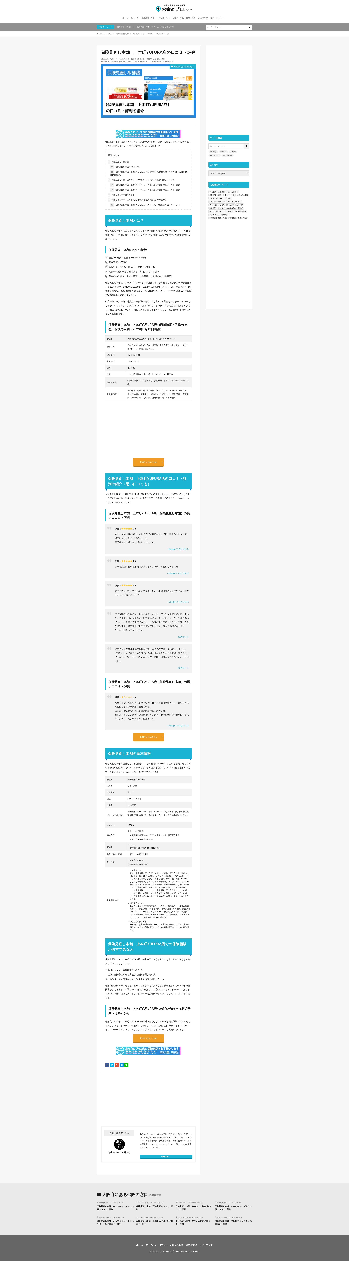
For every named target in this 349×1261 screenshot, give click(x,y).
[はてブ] (122, 1065)
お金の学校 (203, 18)
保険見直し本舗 (167, 27)
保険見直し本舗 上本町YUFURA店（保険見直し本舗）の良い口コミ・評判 (145, 185)
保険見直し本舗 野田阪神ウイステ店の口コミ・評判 (233, 1222)
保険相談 (140, 27)
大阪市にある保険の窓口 (140, 62)
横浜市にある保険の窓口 (227, 208)
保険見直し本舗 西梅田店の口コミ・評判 (154, 1208)
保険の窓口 (107, 62)
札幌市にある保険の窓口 (218, 218)
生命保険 (239, 205)
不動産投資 (119, 27)
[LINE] (126, 1065)
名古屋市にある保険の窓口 (219, 215)
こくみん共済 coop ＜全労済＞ (220, 198)
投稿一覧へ (165, 1156)
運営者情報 (191, 1245)
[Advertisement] (124, 1099)
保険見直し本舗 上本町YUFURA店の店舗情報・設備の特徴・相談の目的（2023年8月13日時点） (148, 173)
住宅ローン (163, 18)
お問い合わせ (176, 1245)
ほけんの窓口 (233, 192)
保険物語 (212, 208)
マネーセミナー (217, 18)
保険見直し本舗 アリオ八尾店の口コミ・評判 (193, 1222)
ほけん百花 (230, 205)
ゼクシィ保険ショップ (217, 211)
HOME (101, 34)
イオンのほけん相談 (216, 205)
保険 (174, 18)
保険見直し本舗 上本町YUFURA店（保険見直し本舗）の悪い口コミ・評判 (145, 190)
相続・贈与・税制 (187, 18)
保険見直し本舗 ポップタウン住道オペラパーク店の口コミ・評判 (115, 1222)
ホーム (125, 18)
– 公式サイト (183, 636)
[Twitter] (112, 1065)
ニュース (135, 18)
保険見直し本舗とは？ (120, 162)
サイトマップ (206, 1245)
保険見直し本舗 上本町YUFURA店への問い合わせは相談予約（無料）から (145, 205)
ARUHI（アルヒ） (234, 202)
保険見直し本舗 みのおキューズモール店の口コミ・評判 (115, 1208)
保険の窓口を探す (122, 34)
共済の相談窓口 (242, 195)
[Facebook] (107, 1065)
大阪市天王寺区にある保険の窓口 (162, 62)
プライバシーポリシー (156, 1245)
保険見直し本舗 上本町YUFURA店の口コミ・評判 (151, 34)
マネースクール (152, 27)
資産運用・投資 (148, 18)
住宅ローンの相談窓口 (217, 202)
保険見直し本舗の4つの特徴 (125, 167)
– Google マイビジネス (178, 549)
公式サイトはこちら (148, 462)
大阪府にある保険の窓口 (156, 59)
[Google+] (117, 1065)
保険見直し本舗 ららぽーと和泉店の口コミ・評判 (194, 1208)
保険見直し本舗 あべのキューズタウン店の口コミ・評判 (233, 1208)
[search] (249, 27)
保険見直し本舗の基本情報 (121, 195)
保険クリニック (228, 195)
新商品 (240, 208)
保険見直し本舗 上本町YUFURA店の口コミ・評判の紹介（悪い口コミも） (142, 180)
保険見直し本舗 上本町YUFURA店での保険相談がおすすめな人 (138, 200)
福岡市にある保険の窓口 (238, 218)
